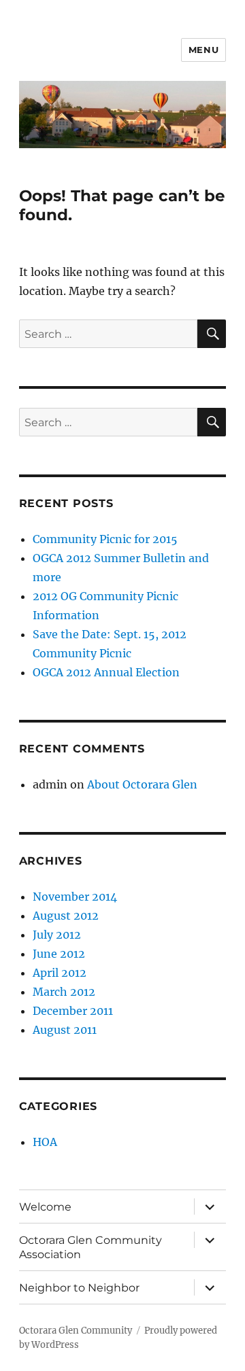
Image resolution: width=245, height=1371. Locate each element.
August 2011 (65, 1030)
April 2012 (59, 972)
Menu (203, 49)
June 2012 (59, 953)
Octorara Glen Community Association (90, 1247)
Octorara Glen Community (75, 1330)
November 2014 (75, 896)
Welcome (45, 1206)
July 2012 (57, 934)
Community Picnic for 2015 (105, 539)
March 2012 (64, 992)
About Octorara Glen (142, 784)
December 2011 (73, 1011)
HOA (45, 1142)
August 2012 (66, 915)
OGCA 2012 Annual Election (106, 672)
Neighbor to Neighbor (79, 1287)
